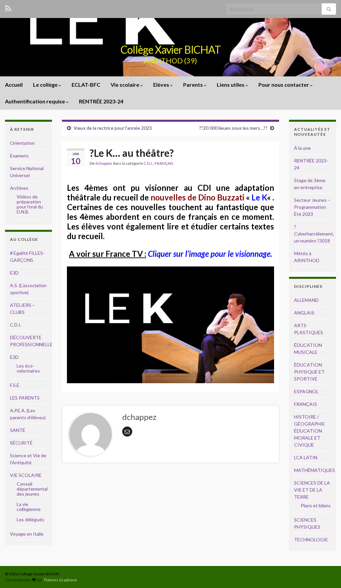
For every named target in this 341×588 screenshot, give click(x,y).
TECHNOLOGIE (311, 539)
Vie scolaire (125, 84)
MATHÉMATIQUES (314, 470)
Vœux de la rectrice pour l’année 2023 (113, 128)
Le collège (46, 84)
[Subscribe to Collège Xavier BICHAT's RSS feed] (8, 7)
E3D (14, 272)
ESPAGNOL (306, 391)
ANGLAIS (304, 313)
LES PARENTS (25, 398)
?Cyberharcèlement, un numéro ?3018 (314, 233)
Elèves (161, 84)
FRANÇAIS (164, 163)
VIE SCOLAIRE (26, 475)
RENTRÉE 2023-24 (101, 101)
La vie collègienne (29, 506)
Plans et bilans (316, 505)
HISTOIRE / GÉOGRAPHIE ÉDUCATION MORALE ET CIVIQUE (309, 431)
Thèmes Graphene (60, 579)
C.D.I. (148, 163)
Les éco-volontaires (28, 368)
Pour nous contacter (284, 84)
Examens (19, 155)
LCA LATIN (305, 457)
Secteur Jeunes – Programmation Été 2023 (312, 207)
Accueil (14, 84)
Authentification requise (35, 101)
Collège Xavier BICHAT (171, 49)
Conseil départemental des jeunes (32, 489)
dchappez (103, 163)
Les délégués (30, 519)
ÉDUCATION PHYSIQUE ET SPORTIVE (309, 372)
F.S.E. (15, 385)
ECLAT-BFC (86, 84)
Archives (19, 188)
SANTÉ (17, 430)
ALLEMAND (306, 300)
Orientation (22, 143)
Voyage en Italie (27, 534)
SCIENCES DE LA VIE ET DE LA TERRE (312, 490)
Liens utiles (231, 84)
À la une (302, 148)
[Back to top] (326, 573)
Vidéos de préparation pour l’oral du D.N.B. (30, 204)
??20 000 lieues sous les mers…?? (233, 128)
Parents (193, 84)
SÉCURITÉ (21, 443)
